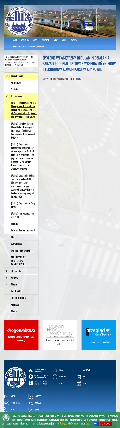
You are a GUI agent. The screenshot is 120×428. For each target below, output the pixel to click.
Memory (14, 311)
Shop (56, 40)
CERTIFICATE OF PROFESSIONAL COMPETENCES (18, 261)
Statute (14, 89)
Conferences (16, 244)
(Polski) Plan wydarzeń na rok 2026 (22, 215)
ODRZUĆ (106, 424)
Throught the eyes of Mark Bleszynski (28, 46)
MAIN (15, 40)
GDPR (64, 40)
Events (74, 40)
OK (95, 424)
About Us (25, 40)
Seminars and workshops (22, 250)
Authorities (16, 82)
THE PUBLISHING (18, 298)
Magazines (15, 284)
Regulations (16, 96)
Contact (45, 40)
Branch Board (17, 76)
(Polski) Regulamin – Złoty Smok (23, 205)
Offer (35, 40)
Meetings (15, 223)
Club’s (13, 237)
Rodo (87, 423)
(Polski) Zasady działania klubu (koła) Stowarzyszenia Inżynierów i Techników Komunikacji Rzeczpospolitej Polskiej (23, 130)
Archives (15, 304)
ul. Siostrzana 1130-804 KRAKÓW (41, 376)
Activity (14, 277)
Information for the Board (23, 230)
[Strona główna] (6, 57)
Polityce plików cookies (70, 423)
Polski (77, 78)
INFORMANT (16, 291)
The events (16, 271)
